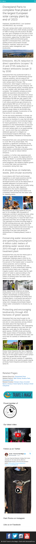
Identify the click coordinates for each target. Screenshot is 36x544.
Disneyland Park (8, 380)
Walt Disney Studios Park (22, 378)
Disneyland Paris (20, 376)
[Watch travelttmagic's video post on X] (18, 490)
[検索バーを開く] (35, 1)
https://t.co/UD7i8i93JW (11, 465)
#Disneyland (11, 463)
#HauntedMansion (20, 463)
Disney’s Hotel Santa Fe (15, 384)
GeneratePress (30, 541)
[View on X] (30, 453)
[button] (30, 435)
